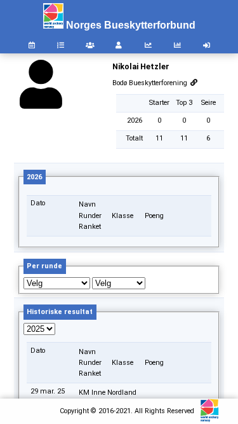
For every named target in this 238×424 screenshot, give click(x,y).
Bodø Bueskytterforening (150, 83)
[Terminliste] (32, 45)
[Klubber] (90, 45)
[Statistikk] (177, 45)
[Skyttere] (119, 45)
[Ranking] (148, 45)
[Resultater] (61, 45)
